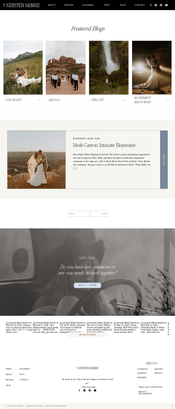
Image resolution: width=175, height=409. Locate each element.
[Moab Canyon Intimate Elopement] (164, 160)
